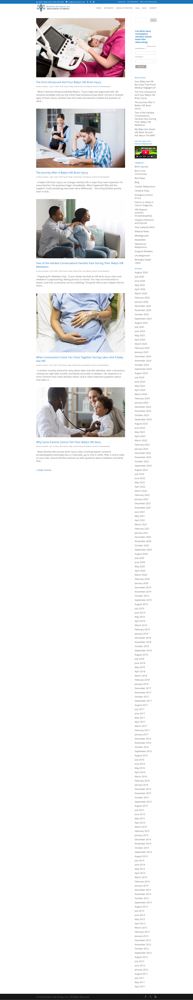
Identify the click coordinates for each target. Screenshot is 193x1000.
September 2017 (143, 700)
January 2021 (141, 532)
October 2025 (142, 314)
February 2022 (142, 494)
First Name (139, 57)
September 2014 (143, 851)
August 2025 (141, 322)
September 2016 (143, 751)
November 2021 (143, 507)
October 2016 (142, 746)
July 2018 (139, 658)
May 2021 (140, 515)
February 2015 (142, 830)
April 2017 (140, 721)
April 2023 (140, 436)
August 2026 (141, 272)
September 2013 (143, 902)
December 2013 (143, 889)
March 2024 (141, 394)
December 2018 (143, 637)
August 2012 (141, 956)
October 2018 (142, 646)
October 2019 (142, 595)
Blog (71, 86)
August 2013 (141, 906)
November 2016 (143, 742)
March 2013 (141, 927)
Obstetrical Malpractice (141, 245)
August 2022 (141, 469)
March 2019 (141, 625)
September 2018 (143, 650)
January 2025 (141, 352)
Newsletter (140, 239)
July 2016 (139, 759)
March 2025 (141, 343)
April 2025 (140, 339)
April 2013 (140, 923)
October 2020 (142, 545)
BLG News (140, 178)
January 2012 (141, 969)
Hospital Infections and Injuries (144, 221)
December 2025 (143, 305)
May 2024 (140, 385)
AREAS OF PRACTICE (124, 8)
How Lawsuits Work (145, 227)
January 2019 (141, 633)
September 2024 (143, 368)
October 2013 (142, 898)
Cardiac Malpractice (145, 186)
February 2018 (142, 679)
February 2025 (142, 347)
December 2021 (143, 503)
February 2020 (142, 578)
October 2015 (142, 797)
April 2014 (140, 872)
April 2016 (140, 772)
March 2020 (141, 574)
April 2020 (140, 570)
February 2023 (142, 444)
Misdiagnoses (142, 235)
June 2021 (140, 511)
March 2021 (141, 524)
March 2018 (141, 675)
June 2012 (140, 965)
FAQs (137, 8)
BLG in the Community (148, 2)
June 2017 (140, 713)
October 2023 (142, 415)
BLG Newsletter (132, 2)
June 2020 (140, 562)
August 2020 (141, 553)
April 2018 (140, 671)
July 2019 (139, 608)
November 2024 (143, 360)
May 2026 (140, 285)
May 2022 (140, 482)
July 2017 (139, 709)
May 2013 (140, 919)
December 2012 (143, 940)
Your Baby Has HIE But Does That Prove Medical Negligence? (145, 84)
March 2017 (141, 725)
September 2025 (143, 318)
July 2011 (139, 977)
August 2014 (141, 856)
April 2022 (140, 486)
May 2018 (140, 667)
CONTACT (153, 8)
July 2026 (139, 276)
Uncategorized (142, 255)
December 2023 (143, 406)
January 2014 (141, 885)
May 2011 (140, 982)
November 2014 (143, 843)
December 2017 (143, 688)
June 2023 (140, 427)
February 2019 (142, 629)
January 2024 (141, 402)
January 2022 (141, 499)
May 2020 (140, 566)
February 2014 (142, 881)
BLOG (144, 8)
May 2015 (140, 818)
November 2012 (143, 944)
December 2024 (143, 356)
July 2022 (139, 473)
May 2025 (140, 335)
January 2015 (141, 835)
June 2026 (140, 280)
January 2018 (141, 683)
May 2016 (140, 767)
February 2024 (142, 398)
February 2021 (142, 528)
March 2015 (141, 826)
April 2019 (140, 620)
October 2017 (142, 696)
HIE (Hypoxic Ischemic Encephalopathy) (97, 86)
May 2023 (140, 431)
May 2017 (140, 717)
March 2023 (141, 440)
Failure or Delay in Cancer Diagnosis (144, 204)
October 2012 (142, 948)
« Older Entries (43, 470)
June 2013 (140, 914)
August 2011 (141, 973)
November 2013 (143, 893)
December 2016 (143, 738)
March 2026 (141, 293)
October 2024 (142, 364)
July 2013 (139, 910)
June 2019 (140, 612)
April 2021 (140, 520)
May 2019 (140, 616)
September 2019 (143, 599)
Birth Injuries (64, 86)
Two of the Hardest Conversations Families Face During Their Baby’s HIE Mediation (145, 118)
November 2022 (143, 457)
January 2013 (141, 935)
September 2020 (143, 549)
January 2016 (141, 784)
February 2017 (142, 730)
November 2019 (143, 591)
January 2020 (141, 583)
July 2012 (139, 961)
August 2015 (141, 805)
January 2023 (141, 448)
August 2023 (141, 423)
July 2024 (139, 377)
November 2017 (143, 692)
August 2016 (141, 755)
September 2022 (143, 465)
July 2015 (139, 809)
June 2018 (140, 662)
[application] (146, 152)
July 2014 (139, 860)
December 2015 (143, 788)
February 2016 (142, 780)
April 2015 (140, 822)
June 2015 (140, 814)
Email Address (140, 48)
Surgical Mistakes (144, 251)
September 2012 (143, 952)
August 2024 (141, 373)
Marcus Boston (43, 86)
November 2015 (143, 793)
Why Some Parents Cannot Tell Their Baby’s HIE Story (68, 442)
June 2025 (140, 331)
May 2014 (140, 868)
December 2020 (143, 536)
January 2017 (141, 734)
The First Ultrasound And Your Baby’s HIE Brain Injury (68, 82)
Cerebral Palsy (78, 86)
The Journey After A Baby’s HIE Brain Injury (62, 172)
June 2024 (140, 381)
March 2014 (141, 877)
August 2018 (141, 654)
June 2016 (140, 763)
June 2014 (140, 864)
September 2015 (143, 801)
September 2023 (143, 419)
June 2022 (140, 478)
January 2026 (141, 301)
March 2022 (141, 490)
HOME (98, 8)
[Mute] (152, 156)
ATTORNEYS (108, 8)
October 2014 (142, 847)
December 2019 (143, 587)
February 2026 (142, 297)
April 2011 (140, 986)
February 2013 (142, 931)
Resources (121, 2)
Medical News (142, 231)
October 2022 (142, 461)
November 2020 (143, 541)
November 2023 (143, 410)
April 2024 (140, 389)
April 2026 (140, 289)
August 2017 (141, 704)
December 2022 (143, 452)
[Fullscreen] (155, 156)
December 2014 (143, 839)
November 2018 (143, 641)
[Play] (137, 156)
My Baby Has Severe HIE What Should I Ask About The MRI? (145, 132)
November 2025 (143, 310)
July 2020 (139, 557)
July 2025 (139, 326)
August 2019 (141, 604)
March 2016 (141, 776)
